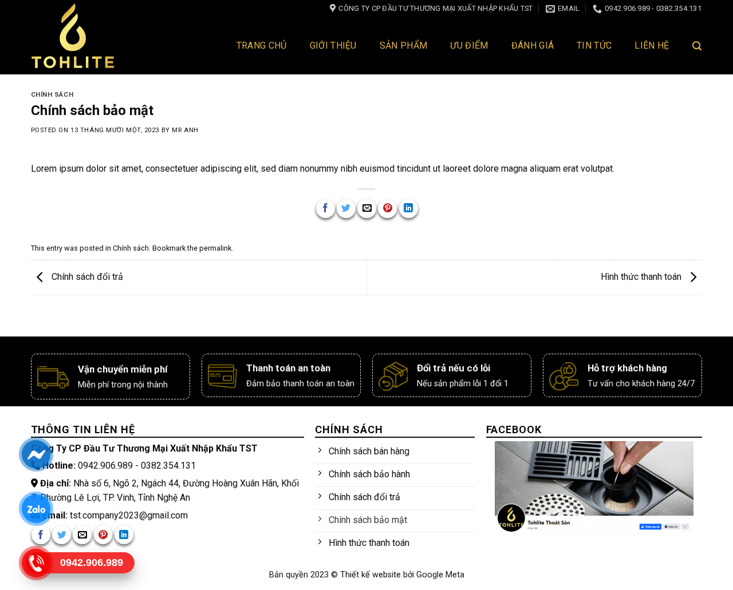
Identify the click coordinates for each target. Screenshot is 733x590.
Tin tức (594, 45)
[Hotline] (35, 563)
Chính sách (52, 94)
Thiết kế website (371, 575)
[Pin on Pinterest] (387, 208)
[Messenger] (35, 454)
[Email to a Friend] (366, 208)
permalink (215, 248)
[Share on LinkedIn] (408, 208)
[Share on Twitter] (346, 208)
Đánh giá (532, 45)
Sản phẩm (404, 45)
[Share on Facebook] (325, 208)
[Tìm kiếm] (697, 46)
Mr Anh (185, 130)
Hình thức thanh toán (642, 276)
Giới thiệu (333, 45)
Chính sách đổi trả (86, 276)
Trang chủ (262, 45)
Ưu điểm (469, 45)
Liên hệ (652, 45)
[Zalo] (35, 509)
